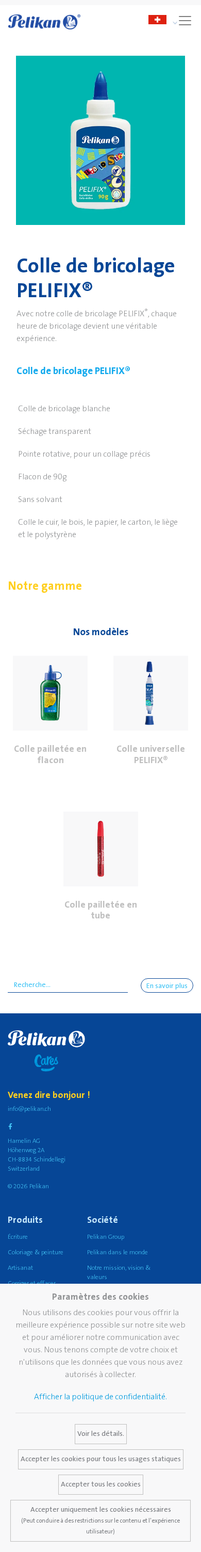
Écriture (18, 1237)
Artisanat (20, 1268)
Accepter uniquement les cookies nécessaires (100, 1520)
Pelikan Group (105, 1237)
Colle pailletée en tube (100, 910)
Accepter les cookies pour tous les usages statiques (101, 1459)
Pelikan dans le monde (117, 1252)
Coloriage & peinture (35, 1252)
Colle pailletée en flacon (50, 754)
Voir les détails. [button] (100, 1434)
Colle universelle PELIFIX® (150, 754)
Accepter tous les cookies (101, 1484)
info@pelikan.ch (29, 1109)
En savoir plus (167, 986)
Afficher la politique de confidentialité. (100, 1396)
